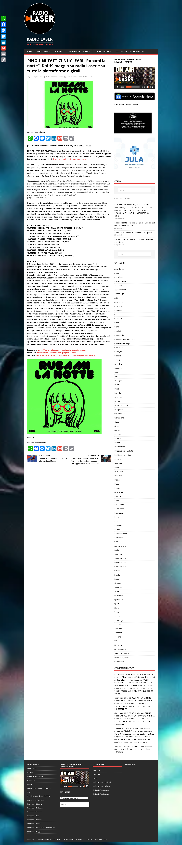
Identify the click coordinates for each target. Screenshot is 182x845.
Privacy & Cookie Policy (35, 800)
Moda (116, 484)
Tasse (116, 612)
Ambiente (118, 285)
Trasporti (118, 633)
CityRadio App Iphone (101, 794)
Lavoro (117, 467)
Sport (116, 604)
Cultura (117, 360)
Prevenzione (119, 504)
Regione (117, 521)
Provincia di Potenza (35, 808)
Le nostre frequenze (35, 776)
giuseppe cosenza (121, 746)
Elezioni (117, 376)
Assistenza (118, 306)
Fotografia (118, 409)
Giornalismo (119, 418)
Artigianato (118, 302)
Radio (85, 77)
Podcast (59, 51)
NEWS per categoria (78, 51)
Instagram (96, 774)
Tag (28, 792)
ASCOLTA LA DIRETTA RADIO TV (130, 51)
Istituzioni (118, 463)
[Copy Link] (3, 60)
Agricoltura (118, 277)
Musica (69, 77)
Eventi (116, 389)
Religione (118, 525)
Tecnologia (118, 620)
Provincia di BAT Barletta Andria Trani (41, 827)
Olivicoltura (118, 492)
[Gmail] (3, 48)
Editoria (117, 372)
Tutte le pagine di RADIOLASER (38, 796)
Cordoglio (118, 352)
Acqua (116, 273)
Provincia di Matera (34, 804)
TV (115, 641)
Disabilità (118, 364)
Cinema (117, 323)
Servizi (116, 579)
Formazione (119, 401)
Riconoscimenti (120, 533)
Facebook (96, 770)
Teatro (117, 616)
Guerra (117, 430)
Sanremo (118, 554)
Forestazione (119, 397)
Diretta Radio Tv (33, 765)
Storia (116, 608)
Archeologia (119, 294)
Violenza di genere (121, 657)
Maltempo (118, 471)
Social (116, 591)
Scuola (117, 575)
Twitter (95, 778)
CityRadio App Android (101, 790)
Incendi (117, 442)
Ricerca (117, 529)
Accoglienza (119, 269)
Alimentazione (120, 281)
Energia (117, 385)
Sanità (116, 550)
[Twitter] (3, 36)
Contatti (30, 784)
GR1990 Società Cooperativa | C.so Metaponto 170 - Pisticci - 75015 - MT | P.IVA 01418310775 (74, 839)
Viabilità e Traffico (121, 653)
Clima (116, 327)
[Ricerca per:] (134, 190)
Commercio (119, 335)
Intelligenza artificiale (122, 455)
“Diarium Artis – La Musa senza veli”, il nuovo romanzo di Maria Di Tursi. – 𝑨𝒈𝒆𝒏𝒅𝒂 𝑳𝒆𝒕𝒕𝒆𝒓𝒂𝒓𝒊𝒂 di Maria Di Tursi (133, 731)
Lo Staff (30, 772)
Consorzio (118, 347)
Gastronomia (119, 413)
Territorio (118, 624)
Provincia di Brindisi (34, 820)
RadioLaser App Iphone (101, 786)
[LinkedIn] (3, 42)
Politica (117, 500)
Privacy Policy (130, 765)
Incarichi (117, 438)
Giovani (117, 422)
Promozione (119, 513)
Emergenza (118, 380)
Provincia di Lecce (33, 823)
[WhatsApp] (3, 18)
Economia (118, 368)
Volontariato (119, 662)
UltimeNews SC (120, 649)
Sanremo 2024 (120, 566)
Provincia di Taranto (34, 812)
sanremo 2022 (120, 562)
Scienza (117, 571)
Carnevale (118, 318)
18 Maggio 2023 (36, 77)
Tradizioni (118, 628)
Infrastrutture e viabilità (123, 451)
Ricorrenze (118, 537)
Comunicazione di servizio (124, 339)
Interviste (118, 459)
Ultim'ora (118, 645)
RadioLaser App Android (102, 782)
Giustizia (117, 426)
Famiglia (117, 393)
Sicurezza (118, 583)
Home (29, 51)
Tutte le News (102, 51)
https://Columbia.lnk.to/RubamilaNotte (70, 159)
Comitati (117, 331)
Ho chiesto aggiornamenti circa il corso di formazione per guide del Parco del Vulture (133, 749)
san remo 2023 (120, 546)
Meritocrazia (119, 475)
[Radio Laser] (39, 32)
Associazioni (119, 310)
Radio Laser (42, 51)
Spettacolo (118, 599)
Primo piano (77, 77)
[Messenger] (3, 30)
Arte (116, 298)
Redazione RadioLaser (54, 77)
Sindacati (118, 587)
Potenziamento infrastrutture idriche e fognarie (133, 232)
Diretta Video (32, 768)
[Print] (3, 54)
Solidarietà (118, 595)
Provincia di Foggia (34, 831)
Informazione (119, 446)
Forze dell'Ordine (121, 405)
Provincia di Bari (33, 816)
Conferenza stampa (122, 343)
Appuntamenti (120, 289)
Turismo (117, 637)
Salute (116, 542)
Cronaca (117, 356)
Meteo (117, 480)
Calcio (116, 314)
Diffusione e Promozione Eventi (39, 788)
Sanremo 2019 (120, 558)
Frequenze (31, 780)
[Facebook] (3, 24)
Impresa (117, 434)
